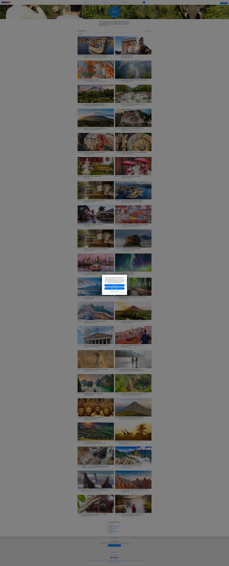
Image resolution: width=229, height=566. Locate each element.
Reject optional (114, 288)
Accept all (114, 285)
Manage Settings (114, 291)
